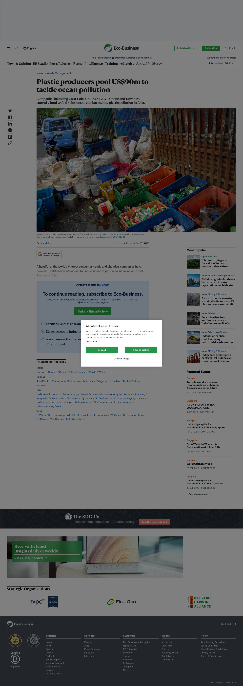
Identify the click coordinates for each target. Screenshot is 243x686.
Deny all (102, 350)
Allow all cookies (141, 350)
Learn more (91, 341)
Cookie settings (121, 359)
